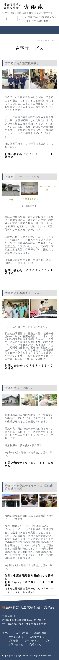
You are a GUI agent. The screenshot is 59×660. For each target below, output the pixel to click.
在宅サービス (36, 636)
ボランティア (32, 640)
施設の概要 (40, 632)
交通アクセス (36, 644)
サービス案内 (16, 636)
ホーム (39, 40)
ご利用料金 (22, 632)
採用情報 (13, 640)
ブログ (49, 640)
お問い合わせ (16, 644)
